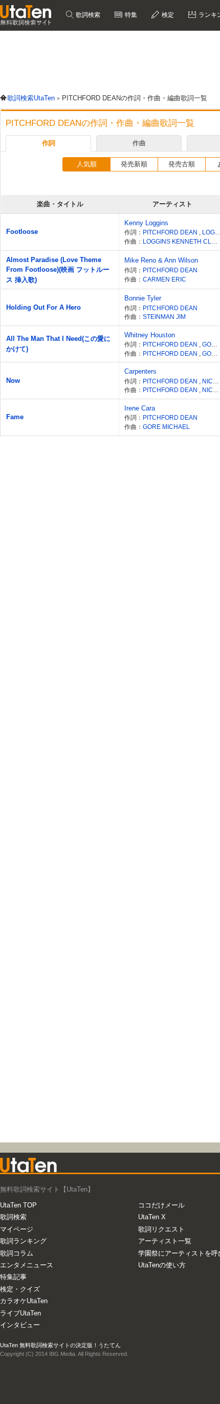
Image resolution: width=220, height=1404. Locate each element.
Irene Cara (139, 408)
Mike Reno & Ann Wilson (161, 260)
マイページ (16, 1229)
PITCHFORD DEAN (171, 232)
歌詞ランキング (23, 1241)
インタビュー (20, 1325)
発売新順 (134, 164)
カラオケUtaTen (24, 1301)
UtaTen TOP (18, 1205)
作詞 (48, 143)
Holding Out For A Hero (43, 307)
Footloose (22, 231)
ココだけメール (161, 1205)
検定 (167, 14)
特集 (130, 14)
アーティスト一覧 (164, 1241)
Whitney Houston (149, 335)
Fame (15, 417)
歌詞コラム (16, 1253)
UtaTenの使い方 (162, 1265)
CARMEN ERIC (164, 279)
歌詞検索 (87, 14)
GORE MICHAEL (166, 426)
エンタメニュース (26, 1265)
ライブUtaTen (20, 1313)
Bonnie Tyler (142, 298)
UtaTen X (152, 1217)
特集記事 (13, 1277)
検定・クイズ (20, 1289)
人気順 (87, 164)
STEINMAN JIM (164, 316)
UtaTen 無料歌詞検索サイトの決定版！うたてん (60, 1345)
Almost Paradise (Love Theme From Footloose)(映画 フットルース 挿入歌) (57, 270)
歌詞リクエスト (161, 1229)
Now (13, 380)
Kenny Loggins (146, 223)
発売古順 (181, 164)
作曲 (139, 143)
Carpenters (140, 371)
